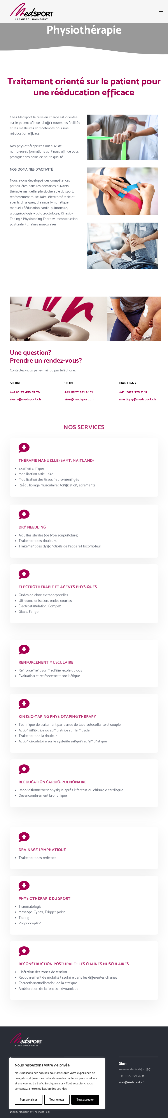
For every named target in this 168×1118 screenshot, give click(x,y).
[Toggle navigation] (137, 11)
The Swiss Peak (41, 1111)
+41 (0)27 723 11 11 (133, 392)
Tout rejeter (56, 1100)
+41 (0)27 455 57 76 (25, 392)
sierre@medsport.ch (25, 399)
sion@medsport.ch (79, 399)
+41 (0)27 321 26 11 (79, 392)
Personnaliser (28, 1100)
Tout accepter (85, 1100)
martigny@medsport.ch (137, 399)
